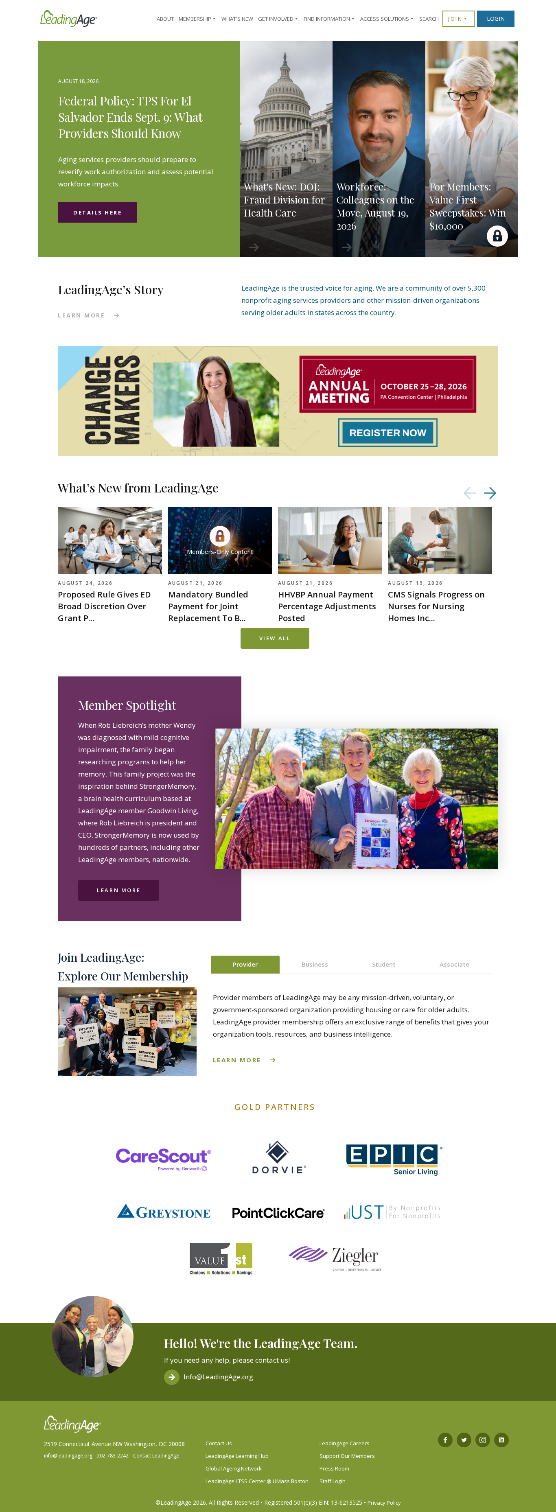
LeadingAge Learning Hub (237, 1455)
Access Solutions (384, 18)
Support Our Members (347, 1455)
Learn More (118, 890)
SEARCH (429, 18)
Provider (245, 964)
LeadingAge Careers (345, 1443)
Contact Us (219, 1443)
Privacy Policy (384, 1502)
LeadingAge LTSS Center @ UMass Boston (257, 1481)
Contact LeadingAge (156, 1455)
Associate (454, 964)
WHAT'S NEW (237, 18)
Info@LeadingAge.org (218, 1376)
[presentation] (470, 493)
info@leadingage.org (68, 1455)
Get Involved (275, 18)
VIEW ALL (275, 638)
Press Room (334, 1468)
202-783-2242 (113, 1455)
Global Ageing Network (234, 1468)
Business (315, 964)
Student (384, 964)
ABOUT (165, 18)
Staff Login (333, 1481)
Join (455, 18)
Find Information (327, 18)
